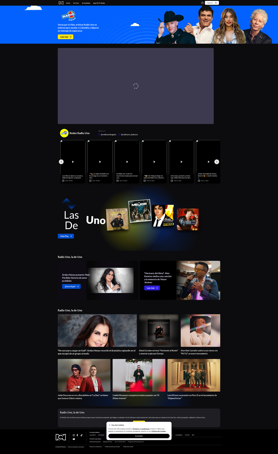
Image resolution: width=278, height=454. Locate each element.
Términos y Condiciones (141, 429)
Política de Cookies (159, 431)
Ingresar (210, 3)
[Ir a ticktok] (74, 435)
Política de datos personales (112, 446)
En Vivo (76, 3)
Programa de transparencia (136, 441)
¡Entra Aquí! (70, 286)
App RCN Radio (99, 3)
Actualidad (86, 3)
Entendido (139, 436)
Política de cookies (128, 446)
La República (178, 435)
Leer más (64, 37)
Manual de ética (107, 441)
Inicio (68, 3)
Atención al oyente (95, 441)
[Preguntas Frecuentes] (202, 3)
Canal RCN (93, 435)
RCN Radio (101, 435)
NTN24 (187, 435)
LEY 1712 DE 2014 (120, 441)
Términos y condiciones (95, 446)
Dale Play (64, 236)
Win (193, 435)
